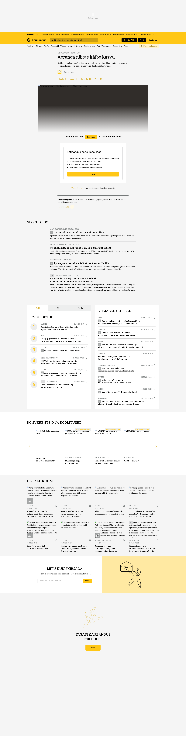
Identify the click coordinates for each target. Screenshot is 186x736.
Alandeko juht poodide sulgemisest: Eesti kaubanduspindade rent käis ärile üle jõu (40, 514)
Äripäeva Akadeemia (73, 458)
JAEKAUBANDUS (63, 53)
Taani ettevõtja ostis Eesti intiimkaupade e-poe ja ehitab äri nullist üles (72, 514)
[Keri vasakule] (29, 446)
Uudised (44, 324)
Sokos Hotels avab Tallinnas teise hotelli (62, 350)
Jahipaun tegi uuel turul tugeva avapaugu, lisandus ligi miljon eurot (106, 548)
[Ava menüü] (37, 34)
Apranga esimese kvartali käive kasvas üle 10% (81, 263)
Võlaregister (106, 46)
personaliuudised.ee (62, 34)
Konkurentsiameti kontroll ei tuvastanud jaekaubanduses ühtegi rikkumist (74, 548)
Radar (126, 46)
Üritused (71, 46)
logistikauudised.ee (77, 34)
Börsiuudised (55, 260)
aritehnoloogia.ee (131, 34)
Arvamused (102, 398)
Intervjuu (45, 336)
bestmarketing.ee (48, 34)
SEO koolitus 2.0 (131, 461)
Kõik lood (38, 46)
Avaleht (30, 46)
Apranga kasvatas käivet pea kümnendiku (79, 232)
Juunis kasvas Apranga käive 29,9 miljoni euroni (82, 247)
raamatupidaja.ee (105, 34)
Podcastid (55, 46)
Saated (101, 318)
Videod (63, 46)
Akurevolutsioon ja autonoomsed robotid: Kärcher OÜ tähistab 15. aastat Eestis (74, 280)
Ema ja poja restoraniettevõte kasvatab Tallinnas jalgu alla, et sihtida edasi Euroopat (142, 514)
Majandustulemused (58, 229)
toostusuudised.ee (92, 34)
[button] (59, 581)
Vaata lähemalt (77, 188)
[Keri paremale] (156, 446)
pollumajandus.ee (145, 34)
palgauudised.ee (118, 34)
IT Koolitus (129, 458)
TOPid (46, 46)
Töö (98, 46)
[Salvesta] (86, 324)
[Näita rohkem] (154, 34)
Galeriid (79, 46)
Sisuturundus (89, 46)
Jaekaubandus (63, 207)
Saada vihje (117, 46)
